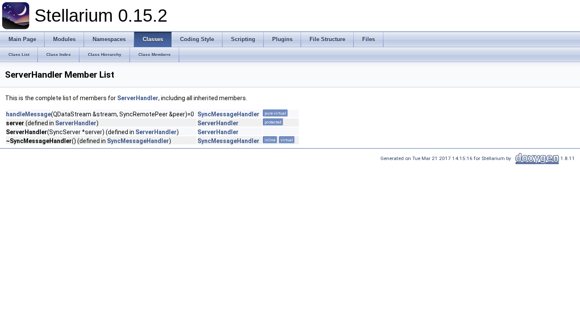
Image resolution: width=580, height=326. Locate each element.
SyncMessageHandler (228, 114)
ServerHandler (137, 98)
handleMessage (28, 114)
